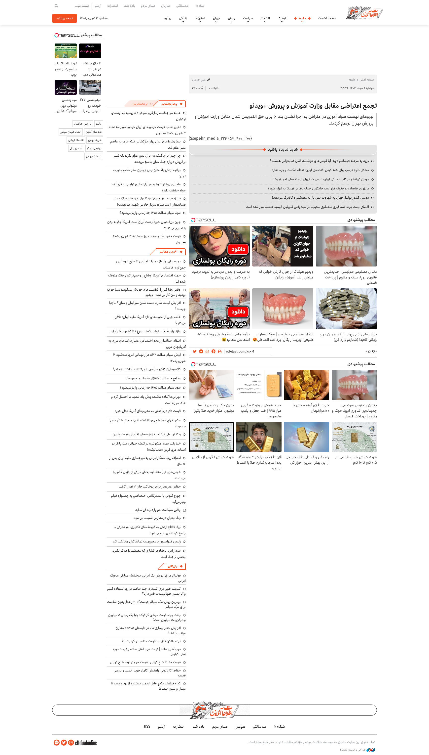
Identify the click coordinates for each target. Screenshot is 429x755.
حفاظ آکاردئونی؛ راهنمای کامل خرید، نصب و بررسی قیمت (149, 673)
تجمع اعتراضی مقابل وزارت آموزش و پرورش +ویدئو (313, 106)
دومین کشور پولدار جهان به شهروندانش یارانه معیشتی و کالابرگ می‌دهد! (320, 197)
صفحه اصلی (367, 79)
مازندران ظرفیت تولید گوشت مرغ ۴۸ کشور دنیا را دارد (145, 331)
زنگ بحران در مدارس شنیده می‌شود (157, 518)
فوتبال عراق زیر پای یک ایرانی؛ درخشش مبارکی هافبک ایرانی (148, 578)
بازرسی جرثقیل (82, 123)
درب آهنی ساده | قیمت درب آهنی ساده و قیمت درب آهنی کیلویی (149, 651)
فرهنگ (282, 18)
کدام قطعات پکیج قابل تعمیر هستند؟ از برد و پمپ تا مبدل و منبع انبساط (148, 686)
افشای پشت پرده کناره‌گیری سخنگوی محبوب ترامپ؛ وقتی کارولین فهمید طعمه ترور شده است (307, 207)
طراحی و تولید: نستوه (353, 750)
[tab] (172, 103)
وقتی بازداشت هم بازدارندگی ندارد (157, 510)
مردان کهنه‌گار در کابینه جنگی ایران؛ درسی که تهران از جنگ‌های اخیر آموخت (320, 179)
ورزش (231, 18)
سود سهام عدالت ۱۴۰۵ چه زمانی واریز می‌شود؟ (150, 213)
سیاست (248, 18)
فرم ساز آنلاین (94, 132)
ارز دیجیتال (76, 148)
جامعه (302, 18)
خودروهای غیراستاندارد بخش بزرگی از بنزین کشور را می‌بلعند (149, 475)
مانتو (99, 123)
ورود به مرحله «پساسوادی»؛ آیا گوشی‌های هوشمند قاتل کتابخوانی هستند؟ (319, 161)
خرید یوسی (95, 140)
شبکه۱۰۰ (200, 5)
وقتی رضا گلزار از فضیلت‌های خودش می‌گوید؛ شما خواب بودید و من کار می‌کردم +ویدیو (146, 292)
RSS (147, 726)
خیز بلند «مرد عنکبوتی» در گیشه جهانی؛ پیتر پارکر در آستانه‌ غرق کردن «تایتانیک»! (149, 446)
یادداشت (129, 5)
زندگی (183, 18)
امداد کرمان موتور (70, 132)
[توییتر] (64, 743)
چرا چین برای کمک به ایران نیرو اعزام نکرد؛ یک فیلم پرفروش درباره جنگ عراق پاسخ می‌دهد (149, 159)
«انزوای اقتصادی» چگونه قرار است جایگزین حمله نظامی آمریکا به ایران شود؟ (318, 188)
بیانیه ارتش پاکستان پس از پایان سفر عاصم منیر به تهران (149, 173)
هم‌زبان (165, 5)
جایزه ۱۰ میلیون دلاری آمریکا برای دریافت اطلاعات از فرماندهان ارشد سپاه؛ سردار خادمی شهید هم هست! (150, 201)
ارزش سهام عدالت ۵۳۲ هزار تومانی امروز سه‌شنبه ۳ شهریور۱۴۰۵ (149, 358)
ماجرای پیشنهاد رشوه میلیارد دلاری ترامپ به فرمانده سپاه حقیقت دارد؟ (149, 187)
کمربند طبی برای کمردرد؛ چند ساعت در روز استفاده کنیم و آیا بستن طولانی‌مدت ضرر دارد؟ (146, 591)
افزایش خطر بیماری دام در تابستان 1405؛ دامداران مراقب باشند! (150, 630)
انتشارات (112, 5)
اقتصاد (265, 18)
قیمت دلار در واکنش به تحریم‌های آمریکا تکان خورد (148, 411)
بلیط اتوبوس (94, 156)
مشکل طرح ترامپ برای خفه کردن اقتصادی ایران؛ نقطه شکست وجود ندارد (320, 170)
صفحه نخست (327, 18)
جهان (216, 18)
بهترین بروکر (94, 148)
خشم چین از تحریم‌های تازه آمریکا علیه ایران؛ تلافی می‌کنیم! (150, 320)
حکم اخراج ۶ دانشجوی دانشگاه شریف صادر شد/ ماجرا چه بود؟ (147, 423)
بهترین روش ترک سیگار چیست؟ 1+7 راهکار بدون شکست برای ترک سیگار (146, 604)
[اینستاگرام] (71, 743)
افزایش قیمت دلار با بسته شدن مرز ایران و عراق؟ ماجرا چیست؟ (147, 306)
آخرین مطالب (168, 251)
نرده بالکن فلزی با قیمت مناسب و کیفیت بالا (151, 641)
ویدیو (167, 18)
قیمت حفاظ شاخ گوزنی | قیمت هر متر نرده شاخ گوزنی (145, 662)
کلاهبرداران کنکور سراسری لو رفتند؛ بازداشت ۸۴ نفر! (147, 369)
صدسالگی (182, 5)
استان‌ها (200, 18)
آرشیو (98, 5)
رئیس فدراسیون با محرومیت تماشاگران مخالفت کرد (146, 541)
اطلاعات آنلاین (364, 12)
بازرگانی (172, 566)
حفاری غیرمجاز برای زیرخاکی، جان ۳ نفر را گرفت (150, 486)
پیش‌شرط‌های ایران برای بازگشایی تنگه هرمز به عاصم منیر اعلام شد (148, 144)
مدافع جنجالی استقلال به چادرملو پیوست (153, 378)
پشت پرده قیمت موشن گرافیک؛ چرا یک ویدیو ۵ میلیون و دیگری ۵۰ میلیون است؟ (147, 617)
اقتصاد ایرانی (76, 140)
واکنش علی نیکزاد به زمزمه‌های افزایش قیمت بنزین (146, 434)
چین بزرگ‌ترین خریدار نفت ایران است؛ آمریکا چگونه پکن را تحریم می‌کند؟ (146, 225)
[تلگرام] (57, 743)
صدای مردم (148, 5)
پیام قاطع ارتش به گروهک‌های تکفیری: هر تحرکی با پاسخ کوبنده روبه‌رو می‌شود (150, 530)
